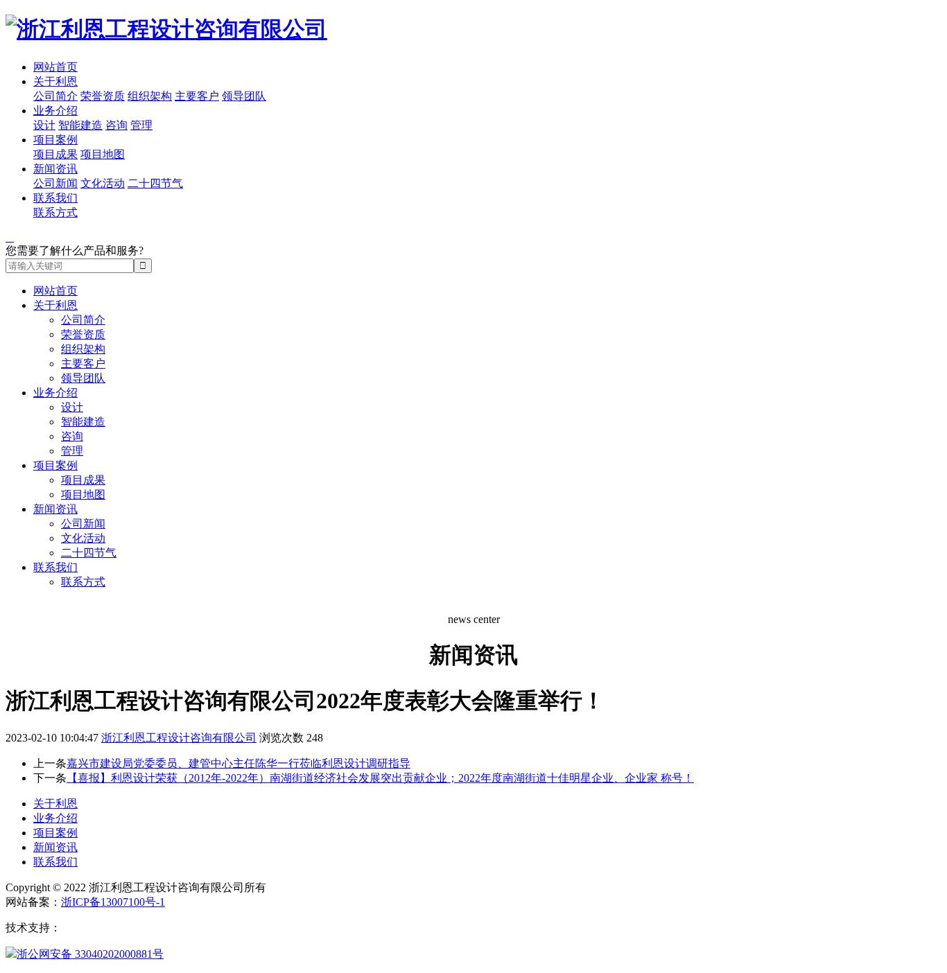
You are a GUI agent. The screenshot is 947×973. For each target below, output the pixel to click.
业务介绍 (55, 110)
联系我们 (55, 198)
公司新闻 (55, 183)
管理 (141, 125)
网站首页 (55, 67)
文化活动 (102, 183)
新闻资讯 (55, 169)
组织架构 (150, 96)
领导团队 (244, 96)
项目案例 (55, 140)
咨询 (116, 125)
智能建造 (80, 125)
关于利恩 (55, 81)
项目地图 (102, 154)
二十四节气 (155, 183)
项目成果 (55, 154)
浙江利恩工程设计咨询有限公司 (179, 738)
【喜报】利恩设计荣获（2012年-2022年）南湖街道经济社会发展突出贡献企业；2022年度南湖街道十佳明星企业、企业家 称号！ (380, 778)
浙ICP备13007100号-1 (113, 902)
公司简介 (55, 96)
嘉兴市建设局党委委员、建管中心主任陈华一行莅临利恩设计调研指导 (238, 763)
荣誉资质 (102, 96)
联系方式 (55, 212)
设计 (44, 125)
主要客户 (197, 96)
